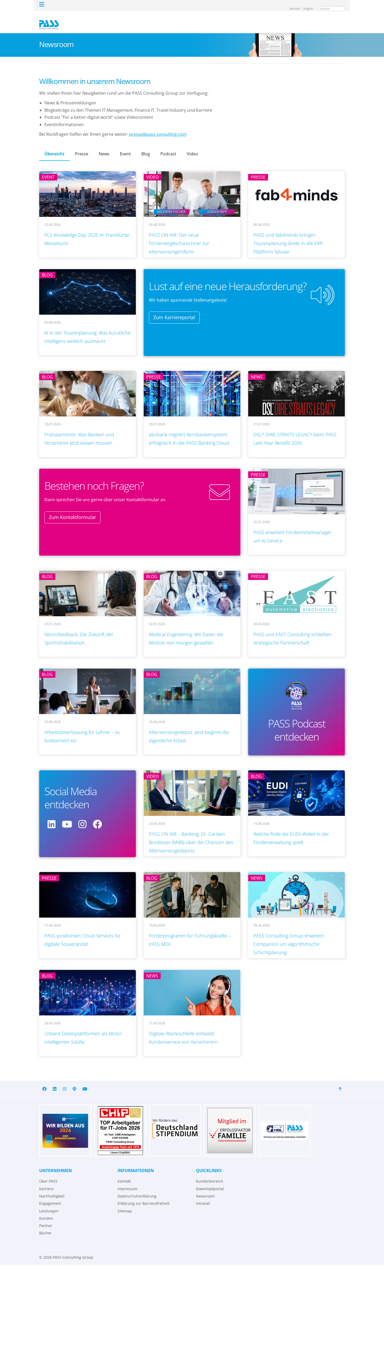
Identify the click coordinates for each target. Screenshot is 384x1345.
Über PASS (48, 1173)
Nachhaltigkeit (52, 1188)
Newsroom (205, 1188)
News (104, 146)
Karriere (46, 1181)
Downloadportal (210, 1181)
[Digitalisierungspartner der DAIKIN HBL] (285, 1123)
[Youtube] (84, 1081)
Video (192, 146)
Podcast (168, 146)
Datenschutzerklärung (137, 1188)
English (310, 5)
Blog (145, 146)
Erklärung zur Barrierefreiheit (144, 1195)
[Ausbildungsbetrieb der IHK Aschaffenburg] (65, 1123)
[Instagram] (64, 1081)
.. (61, 216)
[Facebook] (44, 1081)
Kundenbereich (209, 1173)
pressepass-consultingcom (158, 126)
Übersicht (54, 146)
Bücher (45, 1225)
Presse (81, 146)
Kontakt (124, 1173)
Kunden (46, 1210)
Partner (45, 1218)
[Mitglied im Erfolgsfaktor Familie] (230, 1123)
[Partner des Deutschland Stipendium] (175, 1123)
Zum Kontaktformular (72, 509)
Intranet (203, 1195)
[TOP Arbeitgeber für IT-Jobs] (120, 1123)
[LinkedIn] (55, 1081)
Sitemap (125, 1203)
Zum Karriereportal (174, 310)
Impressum (127, 1181)
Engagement (50, 1195)
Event (125, 146)
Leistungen (49, 1203)
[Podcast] (74, 1081)
